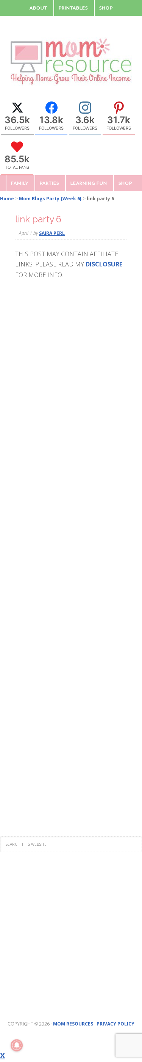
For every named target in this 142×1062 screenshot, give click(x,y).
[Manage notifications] (17, 1045)
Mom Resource (71, 61)
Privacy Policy (115, 1024)
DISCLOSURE (104, 264)
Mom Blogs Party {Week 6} (50, 198)
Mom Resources (73, 1024)
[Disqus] (71, 502)
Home (7, 198)
